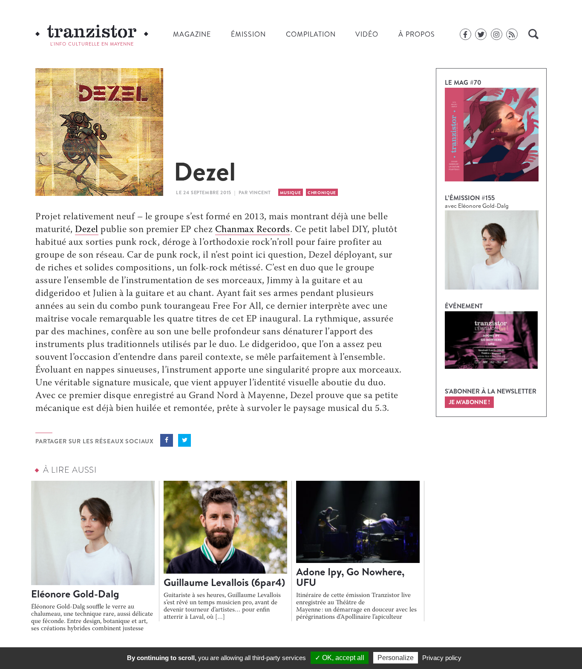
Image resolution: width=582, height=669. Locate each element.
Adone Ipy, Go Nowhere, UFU (350, 576)
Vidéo (366, 34)
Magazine (192, 34)
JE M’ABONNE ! (469, 402)
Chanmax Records (253, 230)
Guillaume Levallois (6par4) (224, 582)
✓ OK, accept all (339, 657)
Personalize (395, 657)
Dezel (86, 230)
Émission (248, 34)
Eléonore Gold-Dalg (75, 593)
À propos (416, 34)
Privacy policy (441, 657)
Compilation (311, 34)
